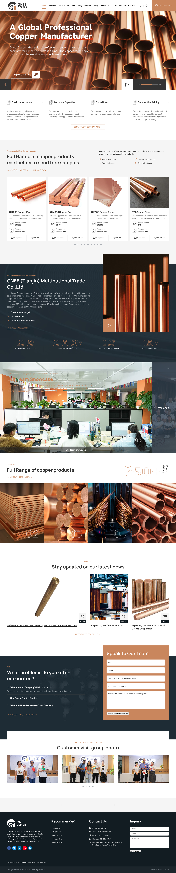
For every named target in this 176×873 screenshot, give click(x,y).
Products (52, 5)
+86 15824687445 (100, 828)
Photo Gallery (77, 5)
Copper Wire (57, 828)
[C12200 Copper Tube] (149, 192)
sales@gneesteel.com (104, 832)
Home (44, 5)
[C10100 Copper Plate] (67, 192)
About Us (61, 5)
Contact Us (104, 5)
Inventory (88, 5)
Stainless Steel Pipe (27, 862)
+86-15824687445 (105, 839)
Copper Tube (57, 835)
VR (68, 5)
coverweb (166, 870)
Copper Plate (57, 839)
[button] (75, 244)
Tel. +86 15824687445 (125, 5)
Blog (96, 5)
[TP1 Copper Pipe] (108, 192)
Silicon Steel (41, 862)
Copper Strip (57, 842)
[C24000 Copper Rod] (26, 192)
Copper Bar (57, 832)
